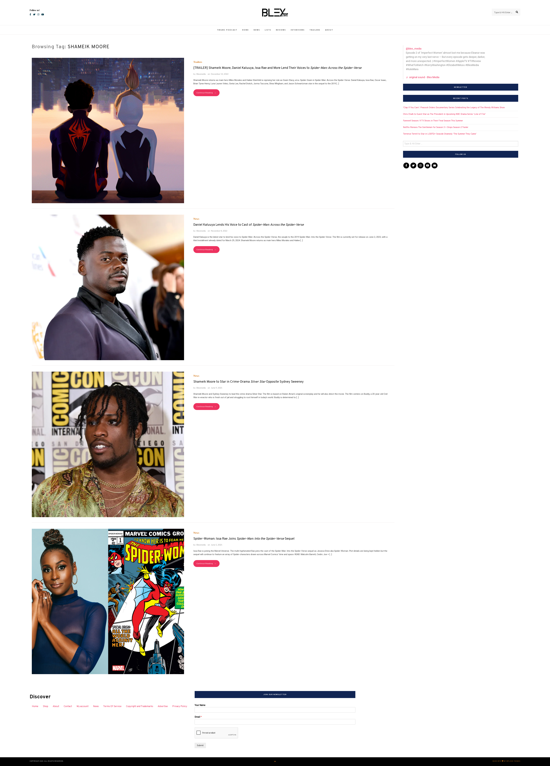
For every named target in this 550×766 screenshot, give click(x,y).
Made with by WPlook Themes (506, 761)
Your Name (200, 705)
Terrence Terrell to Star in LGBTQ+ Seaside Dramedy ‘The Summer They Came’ (440, 134)
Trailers (315, 30)
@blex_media (413, 48)
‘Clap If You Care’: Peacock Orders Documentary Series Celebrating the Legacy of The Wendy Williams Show (454, 107)
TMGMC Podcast (227, 30)
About (329, 30)
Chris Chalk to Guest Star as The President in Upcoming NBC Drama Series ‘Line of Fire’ (444, 114)
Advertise (163, 706)
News (257, 30)
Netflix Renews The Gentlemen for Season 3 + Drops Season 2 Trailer (435, 127)
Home (245, 30)
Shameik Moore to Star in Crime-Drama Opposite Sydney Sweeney (248, 382)
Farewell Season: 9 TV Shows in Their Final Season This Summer (433, 120)
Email (198, 716)
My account (83, 706)
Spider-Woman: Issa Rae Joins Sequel (243, 539)
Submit (200, 745)
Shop (45, 706)
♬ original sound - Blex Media (422, 77)
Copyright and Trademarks (139, 706)
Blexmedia (201, 74)
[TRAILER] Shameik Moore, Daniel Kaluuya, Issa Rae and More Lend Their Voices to (277, 68)
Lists (268, 30)
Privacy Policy (179, 706)
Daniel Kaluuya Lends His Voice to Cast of (248, 225)
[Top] (275, 761)
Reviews (281, 30)
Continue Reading (206, 92)
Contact (68, 706)
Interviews (298, 30)
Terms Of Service (112, 706)
